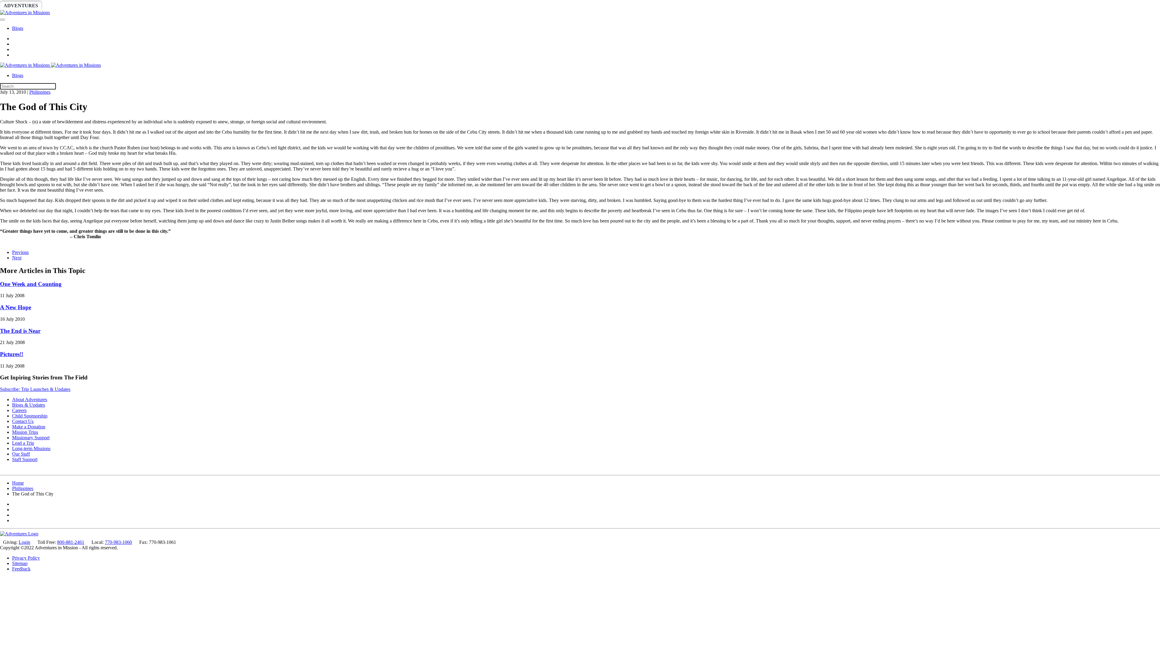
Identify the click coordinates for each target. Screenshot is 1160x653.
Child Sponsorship (29, 415)
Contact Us (23, 421)
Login (24, 542)
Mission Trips (25, 432)
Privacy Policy (26, 557)
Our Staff (21, 453)
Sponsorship (147, 5)
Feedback (21, 568)
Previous (20, 252)
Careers (19, 410)
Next (16, 257)
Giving (208, 5)
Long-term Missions (31, 448)
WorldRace (63, 5)
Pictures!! (11, 354)
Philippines (39, 92)
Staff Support (24, 459)
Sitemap (19, 563)
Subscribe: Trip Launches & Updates (35, 389)
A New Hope (15, 307)
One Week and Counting (31, 284)
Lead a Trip (23, 443)
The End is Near (20, 331)
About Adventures (29, 399)
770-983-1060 (118, 542)
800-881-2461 (70, 542)
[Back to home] (25, 12)
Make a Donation (28, 426)
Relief (181, 5)
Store (234, 5)
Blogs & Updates (28, 405)
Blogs (17, 28)
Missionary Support (31, 437)
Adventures (21, 5)
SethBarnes (104, 5)
